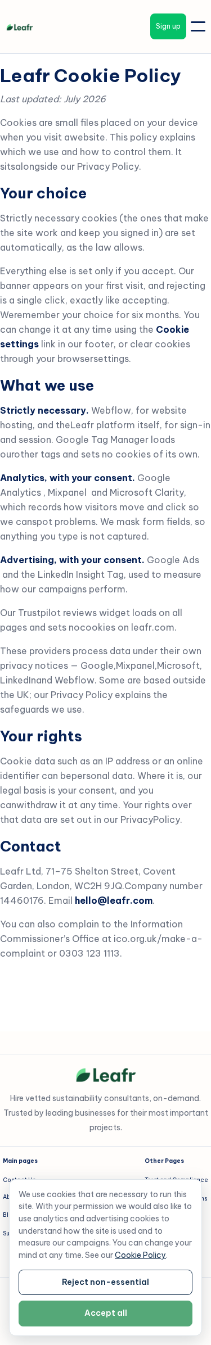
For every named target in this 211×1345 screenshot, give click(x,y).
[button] (198, 26)
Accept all (105, 1313)
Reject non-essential (105, 1282)
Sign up (168, 26)
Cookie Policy (140, 1255)
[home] (14, 26)
